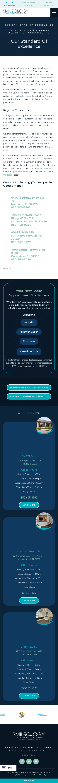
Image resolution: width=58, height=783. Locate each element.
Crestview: (48, 3)
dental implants (43, 168)
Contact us (8, 175)
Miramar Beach (29, 331)
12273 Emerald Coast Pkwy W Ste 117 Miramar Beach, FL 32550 (29, 218)
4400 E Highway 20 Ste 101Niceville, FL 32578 (29, 462)
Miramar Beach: (29, 3)
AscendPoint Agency (41, 775)
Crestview (29, 341)
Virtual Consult (29, 351)
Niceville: (9, 3)
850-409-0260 (21, 224)
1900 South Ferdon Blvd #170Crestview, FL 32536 (29, 653)
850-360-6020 (21, 259)
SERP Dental (20, 775)
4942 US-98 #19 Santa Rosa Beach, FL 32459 (26, 235)
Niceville (29, 322)
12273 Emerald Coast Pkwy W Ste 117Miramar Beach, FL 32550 (29, 557)
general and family (21, 171)
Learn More (29, 505)
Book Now (29, 781)
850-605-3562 (20, 207)
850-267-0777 (21, 242)
